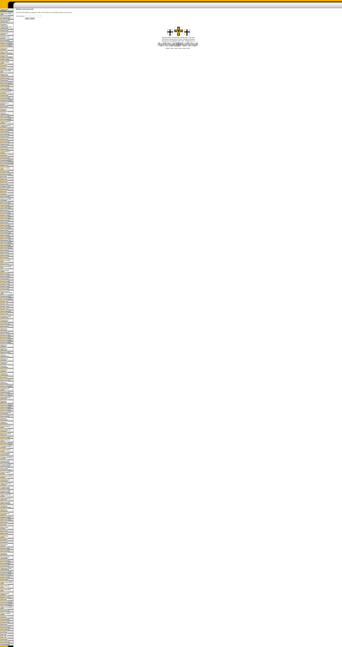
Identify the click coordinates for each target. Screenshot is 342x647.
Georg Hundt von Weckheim (5, 514)
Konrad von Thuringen (6, 340)
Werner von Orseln (5, 380)
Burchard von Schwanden (4, 363)
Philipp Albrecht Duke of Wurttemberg (6, 569)
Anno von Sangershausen (5, 113)
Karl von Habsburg (5, 561)
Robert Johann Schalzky (4, 528)
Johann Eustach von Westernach (6, 499)
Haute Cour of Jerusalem (4, 49)
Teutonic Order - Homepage (5, 10)
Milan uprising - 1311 (6, 240)
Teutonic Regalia (5, 289)
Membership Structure (6, 83)
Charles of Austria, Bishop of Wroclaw (5, 503)
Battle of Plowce (5, 250)
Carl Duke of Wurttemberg (4, 554)
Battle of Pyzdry (5, 252)
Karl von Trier (4, 377)
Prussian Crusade (5, 281)
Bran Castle (4, 176)
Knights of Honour (5, 577)
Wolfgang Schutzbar (6, 517)
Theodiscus (4, 617)
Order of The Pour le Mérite (6, 590)
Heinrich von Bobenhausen (4, 510)
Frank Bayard (4, 542)
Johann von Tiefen (5, 437)
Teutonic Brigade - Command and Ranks (6, 88)
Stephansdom (4, 146)
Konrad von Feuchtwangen (4, 367)
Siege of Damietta (5, 205)
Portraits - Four (4, 309)
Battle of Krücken (5, 220)
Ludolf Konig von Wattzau (5, 389)
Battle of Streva (5, 264)
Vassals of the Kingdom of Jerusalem (6, 56)
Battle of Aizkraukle (6, 237)
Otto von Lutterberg (6, 116)
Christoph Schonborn (6, 572)
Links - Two (3, 637)
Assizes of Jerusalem (6, 45)
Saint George (4, 155)
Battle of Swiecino (5, 276)
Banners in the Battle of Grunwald (6, 199)
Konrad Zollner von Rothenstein (5, 398)
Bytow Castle (4, 181)
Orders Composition (6, 311)
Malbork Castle (4, 165)
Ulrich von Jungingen (6, 407)
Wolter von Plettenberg (6, 129)
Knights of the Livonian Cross (6, 582)
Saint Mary (3, 68)
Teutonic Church (5, 144)
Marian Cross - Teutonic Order (4, 75)
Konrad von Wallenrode (4, 402)
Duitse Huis (4, 599)
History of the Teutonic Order (6, 14)
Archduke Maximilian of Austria (6, 447)
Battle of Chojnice (5, 274)
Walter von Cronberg (6, 519)
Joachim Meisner (5, 566)
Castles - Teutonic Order (5, 168)
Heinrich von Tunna (5, 335)
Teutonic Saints (4, 149)
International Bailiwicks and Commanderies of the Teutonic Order (6, 26)
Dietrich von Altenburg (6, 386)
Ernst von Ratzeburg (6, 119)
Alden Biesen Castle (6, 174)
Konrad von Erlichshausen (4, 419)
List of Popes (4, 632)
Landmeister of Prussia (4, 103)
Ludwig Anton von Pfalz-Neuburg (5, 480)
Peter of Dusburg (5, 40)
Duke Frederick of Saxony (5, 440)
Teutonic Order (4, 30)
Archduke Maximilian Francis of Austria (6, 465)
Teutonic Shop (4, 80)
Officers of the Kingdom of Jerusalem (6, 52)
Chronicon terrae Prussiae (5, 37)
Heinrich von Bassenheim (4, 329)
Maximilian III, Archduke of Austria (6, 506)
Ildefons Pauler (4, 533)
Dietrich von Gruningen (4, 110)
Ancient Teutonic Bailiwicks (5, 594)
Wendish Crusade (5, 286)
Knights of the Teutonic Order (6, 607)
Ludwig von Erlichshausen (4, 423)
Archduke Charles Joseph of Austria (5, 488)
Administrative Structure (4, 34)
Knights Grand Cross (6, 574)
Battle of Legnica (5, 255)
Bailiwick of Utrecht (6, 597)
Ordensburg (4, 194)
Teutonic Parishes (5, 622)
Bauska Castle (4, 184)
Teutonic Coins (4, 313)
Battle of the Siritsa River (5, 261)
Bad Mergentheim (5, 158)
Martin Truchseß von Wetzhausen (6, 434)
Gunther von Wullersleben (4, 349)
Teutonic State (4, 139)
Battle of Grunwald (5, 196)
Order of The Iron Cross (5, 586)
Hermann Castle (5, 171)
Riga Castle (4, 191)
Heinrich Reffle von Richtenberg (5, 430)
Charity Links (4, 639)
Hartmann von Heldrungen (4, 359)
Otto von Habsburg (5, 563)
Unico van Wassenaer (6, 604)
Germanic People (5, 610)
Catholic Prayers (5, 78)
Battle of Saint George (6, 247)
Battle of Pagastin (5, 235)
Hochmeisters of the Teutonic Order (6, 317)
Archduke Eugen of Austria (5, 450)
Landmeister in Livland (6, 100)
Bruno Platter (4, 539)
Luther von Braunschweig (4, 383)
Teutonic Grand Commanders (4, 320)
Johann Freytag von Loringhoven (6, 126)
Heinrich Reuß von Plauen (5, 427)
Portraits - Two (4, 304)
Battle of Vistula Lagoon (5, 271)
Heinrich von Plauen (6, 410)
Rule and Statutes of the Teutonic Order (6, 17)
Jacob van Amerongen (6, 602)
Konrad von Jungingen (6, 405)
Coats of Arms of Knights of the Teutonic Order (6, 293)
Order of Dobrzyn (5, 134)
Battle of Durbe (4, 222)
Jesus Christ (4, 65)
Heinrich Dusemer (5, 392)
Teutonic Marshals (5, 323)
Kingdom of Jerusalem (6, 43)
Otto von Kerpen (5, 332)
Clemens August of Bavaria (5, 473)
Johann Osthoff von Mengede (6, 122)
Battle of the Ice (5, 210)
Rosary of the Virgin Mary (6, 71)
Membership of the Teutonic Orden (5, 21)
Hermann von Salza (6, 337)
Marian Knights (4, 579)
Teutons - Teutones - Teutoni (6, 614)
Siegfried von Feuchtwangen (4, 374)
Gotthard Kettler (5, 131)
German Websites (5, 642)
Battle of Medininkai (6, 245)
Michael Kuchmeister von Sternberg (6, 413)
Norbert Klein (4, 522)
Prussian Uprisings (5, 212)
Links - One (3, 634)
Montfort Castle (5, 189)
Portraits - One (4, 301)
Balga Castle (4, 179)
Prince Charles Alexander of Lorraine (6, 469)
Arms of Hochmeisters (6, 299)
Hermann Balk (4, 106)
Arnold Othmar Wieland (4, 536)
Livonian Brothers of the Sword (6, 92)
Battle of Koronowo (5, 202)
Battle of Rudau (5, 257)
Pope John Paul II (5, 629)
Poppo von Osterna (5, 352)
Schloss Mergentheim (6, 160)
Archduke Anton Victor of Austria (6, 458)
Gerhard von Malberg (6, 342)
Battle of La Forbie (5, 215)
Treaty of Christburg (6, 217)
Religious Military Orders (5, 62)
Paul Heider (4, 524)
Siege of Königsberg (6, 227)
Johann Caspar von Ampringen (6, 484)
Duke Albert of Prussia (6, 443)
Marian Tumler (4, 531)
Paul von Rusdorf (5, 416)
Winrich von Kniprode (6, 395)
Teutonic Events (5, 136)
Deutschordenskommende (7, 163)
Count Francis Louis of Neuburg (6, 476)
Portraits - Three (5, 306)
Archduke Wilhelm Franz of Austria (5, 454)
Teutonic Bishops (5, 619)
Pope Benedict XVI (5, 627)
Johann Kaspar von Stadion (6, 495)
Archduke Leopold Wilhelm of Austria (5, 491)
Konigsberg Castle (5, 186)
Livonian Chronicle (5, 98)
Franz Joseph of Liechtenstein (5, 558)
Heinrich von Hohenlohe (4, 345)
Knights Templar (5, 59)
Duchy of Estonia (5, 141)
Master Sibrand (4, 326)
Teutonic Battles (5, 279)
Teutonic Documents (6, 296)
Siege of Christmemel (6, 242)
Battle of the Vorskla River (6, 267)
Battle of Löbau (4, 230)
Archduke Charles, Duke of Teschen (5, 461)
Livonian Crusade (5, 284)
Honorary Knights (5, 548)
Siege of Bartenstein (6, 232)
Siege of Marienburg (6, 207)
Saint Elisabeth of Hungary (5, 152)
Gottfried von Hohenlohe (4, 370)
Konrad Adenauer (5, 551)
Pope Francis (4, 624)
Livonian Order (4, 95)
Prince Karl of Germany (4, 545)
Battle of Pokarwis (5, 225)
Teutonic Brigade (5, 85)
